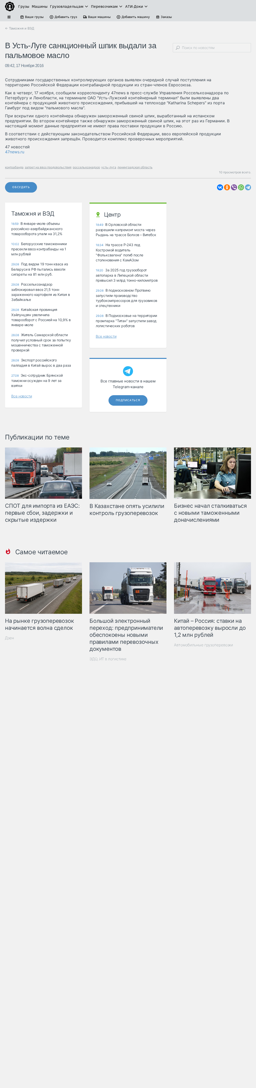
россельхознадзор (86, 167)
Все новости (21, 396)
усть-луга (108, 167)
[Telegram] (248, 187)
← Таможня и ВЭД (19, 28)
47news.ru (14, 151)
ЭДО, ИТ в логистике (108, 659)
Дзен (9, 638)
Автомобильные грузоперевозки (203, 645)
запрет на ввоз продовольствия (48, 167)
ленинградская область (135, 167)
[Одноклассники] (227, 187)
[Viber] (234, 187)
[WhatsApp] (241, 187)
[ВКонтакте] (220, 187)
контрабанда (14, 167)
